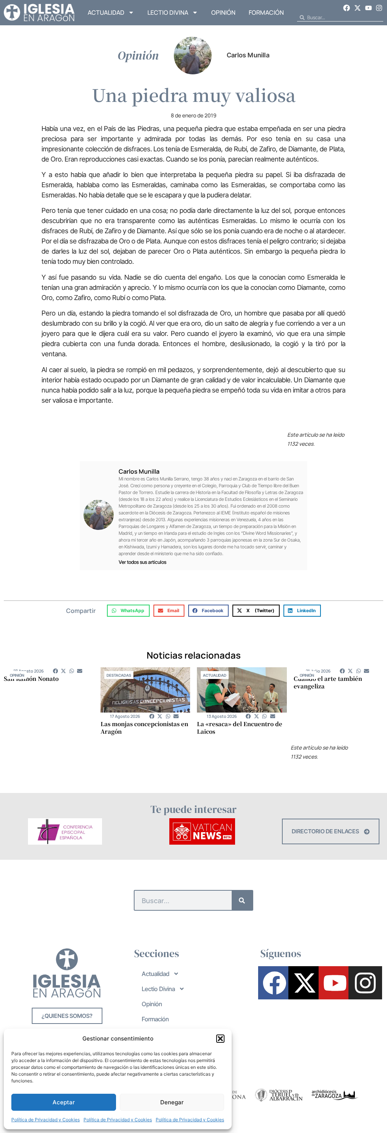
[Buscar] (242, 900)
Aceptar (64, 1102)
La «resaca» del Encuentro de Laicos (239, 727)
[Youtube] (368, 8)
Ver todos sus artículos (142, 562)
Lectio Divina (167, 12)
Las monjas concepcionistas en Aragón (144, 727)
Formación (266, 12)
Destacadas (119, 675)
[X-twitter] (357, 8)
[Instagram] (379, 8)
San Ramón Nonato (31, 678)
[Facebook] (347, 8)
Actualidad (106, 12)
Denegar (172, 1102)
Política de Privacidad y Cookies (45, 1119)
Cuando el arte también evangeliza (328, 682)
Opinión (223, 12)
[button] (220, 1038)
